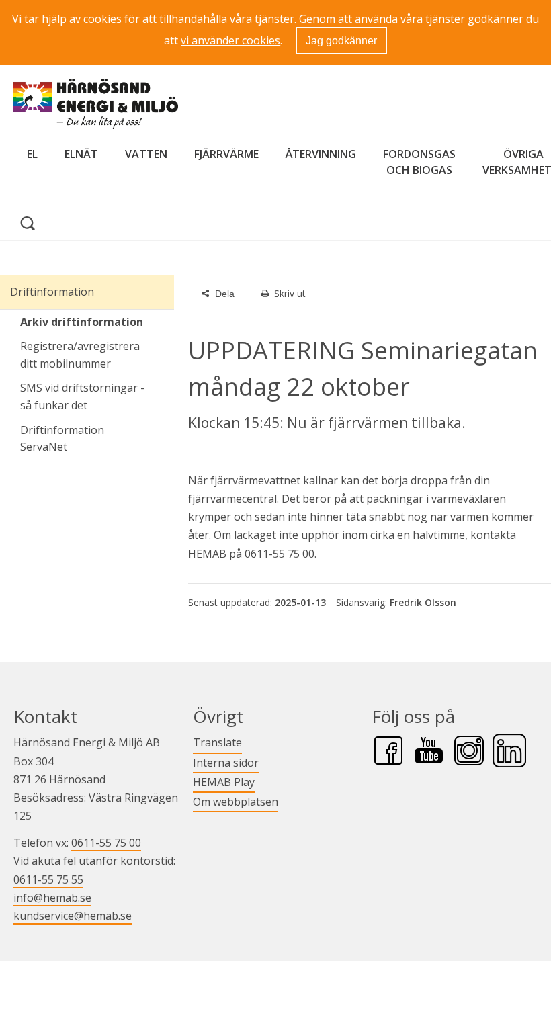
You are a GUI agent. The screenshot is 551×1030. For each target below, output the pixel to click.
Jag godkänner (341, 40)
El (32, 153)
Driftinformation (52, 291)
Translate (217, 742)
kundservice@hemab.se (72, 915)
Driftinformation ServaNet (97, 439)
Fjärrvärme (226, 153)
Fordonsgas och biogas (419, 161)
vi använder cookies (230, 40)
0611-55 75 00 (106, 842)
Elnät (81, 153)
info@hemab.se (52, 897)
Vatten (146, 153)
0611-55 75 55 (48, 879)
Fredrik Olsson (423, 602)
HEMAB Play (224, 781)
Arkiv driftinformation (81, 321)
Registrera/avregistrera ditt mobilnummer (80, 355)
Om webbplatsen (235, 801)
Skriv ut (290, 293)
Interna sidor (226, 762)
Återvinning (321, 153)
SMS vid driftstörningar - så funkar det (82, 396)
